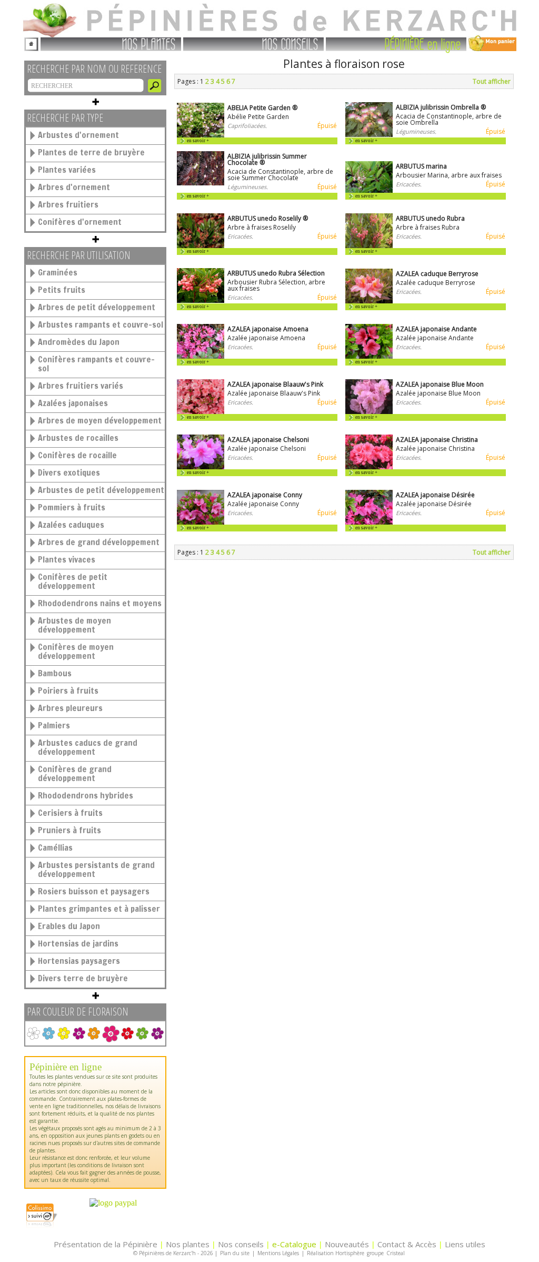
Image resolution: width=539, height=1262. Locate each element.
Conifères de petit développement (72, 581)
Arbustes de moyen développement (74, 625)
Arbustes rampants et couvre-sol (100, 324)
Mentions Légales (278, 1253)
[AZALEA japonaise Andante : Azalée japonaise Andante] (369, 356)
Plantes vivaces (66, 559)
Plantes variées (67, 169)
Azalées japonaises (73, 403)
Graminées (57, 272)
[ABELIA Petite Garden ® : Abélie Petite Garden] (200, 135)
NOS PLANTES (149, 43)
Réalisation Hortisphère (335, 1253)
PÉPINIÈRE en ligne (423, 43)
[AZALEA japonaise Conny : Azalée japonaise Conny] (200, 522)
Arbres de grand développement (98, 542)
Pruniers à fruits (69, 830)
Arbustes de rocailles (78, 437)
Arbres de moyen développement (100, 420)
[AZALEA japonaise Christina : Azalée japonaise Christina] (369, 466)
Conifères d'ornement (80, 222)
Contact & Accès (406, 1244)
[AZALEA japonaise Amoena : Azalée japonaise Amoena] (200, 356)
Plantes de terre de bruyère (91, 152)
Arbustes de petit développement (101, 490)
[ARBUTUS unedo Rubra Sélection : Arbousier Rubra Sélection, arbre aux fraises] (200, 300)
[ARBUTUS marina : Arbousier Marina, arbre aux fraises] (369, 190)
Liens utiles (465, 1244)
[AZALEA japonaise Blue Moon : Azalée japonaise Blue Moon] (369, 411)
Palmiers (54, 725)
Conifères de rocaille (77, 455)
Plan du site (234, 1253)
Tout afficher (492, 81)
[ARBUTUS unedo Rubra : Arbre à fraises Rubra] (369, 245)
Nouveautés (347, 1244)
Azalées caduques (71, 524)
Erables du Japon (69, 926)
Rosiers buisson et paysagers (93, 891)
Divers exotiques (69, 472)
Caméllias (55, 847)
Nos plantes (187, 1244)
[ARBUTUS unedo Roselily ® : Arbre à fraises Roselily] (200, 245)
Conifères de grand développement (75, 773)
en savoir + (198, 140)
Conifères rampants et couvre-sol (96, 363)
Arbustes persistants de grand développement (96, 869)
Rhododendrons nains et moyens (100, 603)
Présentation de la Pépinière (105, 1244)
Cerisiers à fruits (70, 813)
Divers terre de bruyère (83, 978)
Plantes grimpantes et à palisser (99, 908)
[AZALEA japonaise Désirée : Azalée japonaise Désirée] (369, 522)
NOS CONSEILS (290, 43)
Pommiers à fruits (71, 507)
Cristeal (395, 1253)
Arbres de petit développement (96, 307)
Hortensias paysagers (79, 961)
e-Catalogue (294, 1244)
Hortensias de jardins (78, 943)
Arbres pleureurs (70, 708)
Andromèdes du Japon (78, 342)
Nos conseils (241, 1244)
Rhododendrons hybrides (85, 795)
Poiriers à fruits (68, 690)
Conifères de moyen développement (76, 651)
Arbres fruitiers (68, 204)
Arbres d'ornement (74, 187)
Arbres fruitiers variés (80, 385)
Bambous (55, 673)
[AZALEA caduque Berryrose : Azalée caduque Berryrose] (369, 301)
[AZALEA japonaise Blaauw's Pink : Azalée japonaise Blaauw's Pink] (200, 411)
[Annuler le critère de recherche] (110, 1033)
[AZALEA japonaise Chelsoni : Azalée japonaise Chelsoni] (200, 466)
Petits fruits (61, 289)
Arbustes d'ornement (78, 135)
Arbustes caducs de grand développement (87, 747)
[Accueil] (31, 42)
